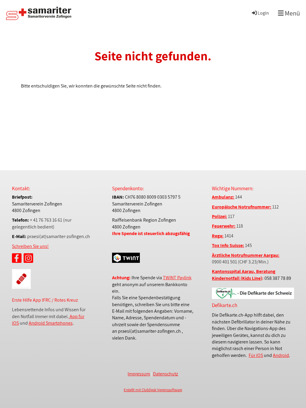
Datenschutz (165, 374)
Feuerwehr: (223, 226)
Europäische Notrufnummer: (241, 207)
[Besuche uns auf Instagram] (28, 259)
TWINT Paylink (177, 277)
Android (281, 355)
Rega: (218, 236)
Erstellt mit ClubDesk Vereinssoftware (153, 389)
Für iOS (256, 355)
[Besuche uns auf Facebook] (17, 259)
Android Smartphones (51, 323)
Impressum (139, 374)
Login (263, 13)
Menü (292, 13)
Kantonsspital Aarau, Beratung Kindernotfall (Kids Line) (243, 274)
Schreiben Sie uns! (30, 246)
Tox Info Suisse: (228, 245)
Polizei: (219, 216)
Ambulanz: (223, 197)
